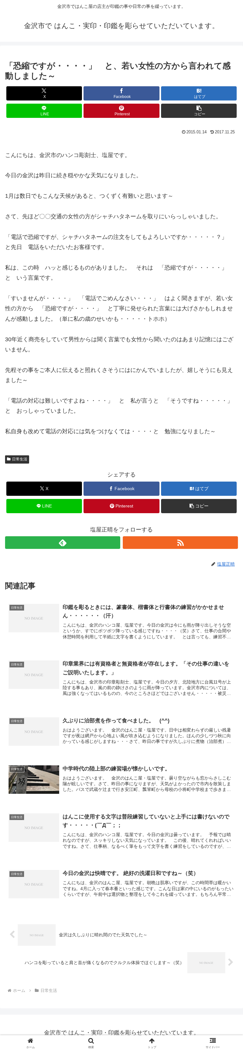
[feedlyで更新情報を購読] (62, 542)
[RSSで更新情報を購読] (180, 542)
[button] (199, 111)
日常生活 (19, 459)
